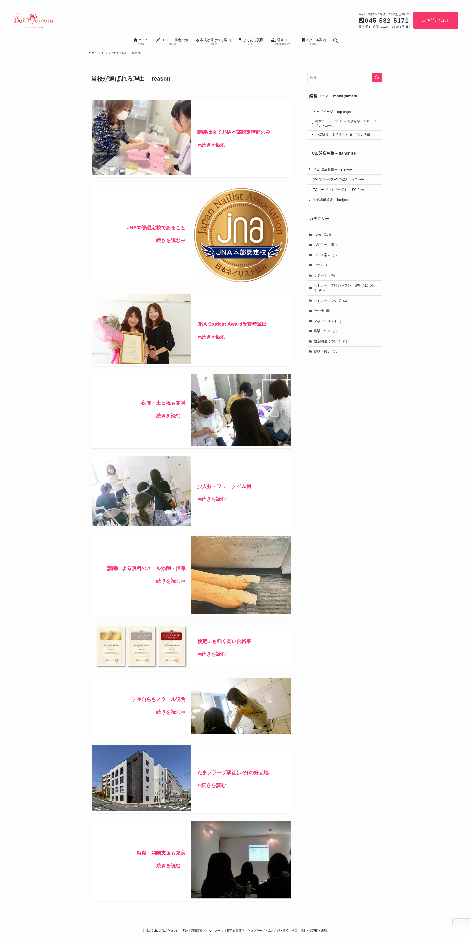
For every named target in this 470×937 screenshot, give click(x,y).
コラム (322, 265)
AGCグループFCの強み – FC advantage (344, 179)
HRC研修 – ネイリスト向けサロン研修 (342, 134)
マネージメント (328, 321)
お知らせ (325, 245)
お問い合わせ (438, 20)
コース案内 (326, 255)
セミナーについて (330, 300)
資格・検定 (326, 351)
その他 (322, 310)
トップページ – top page (332, 112)
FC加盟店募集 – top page (332, 169)
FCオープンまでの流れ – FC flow (338, 190)
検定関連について (330, 341)
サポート (324, 275)
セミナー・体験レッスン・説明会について (344, 287)
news (322, 234)
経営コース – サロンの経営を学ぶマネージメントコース (345, 123)
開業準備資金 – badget (330, 200)
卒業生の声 (325, 331)
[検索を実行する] (377, 77)
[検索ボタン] (335, 41)
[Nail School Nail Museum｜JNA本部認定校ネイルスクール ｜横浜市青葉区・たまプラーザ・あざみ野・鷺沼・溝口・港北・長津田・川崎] (33, 19)
